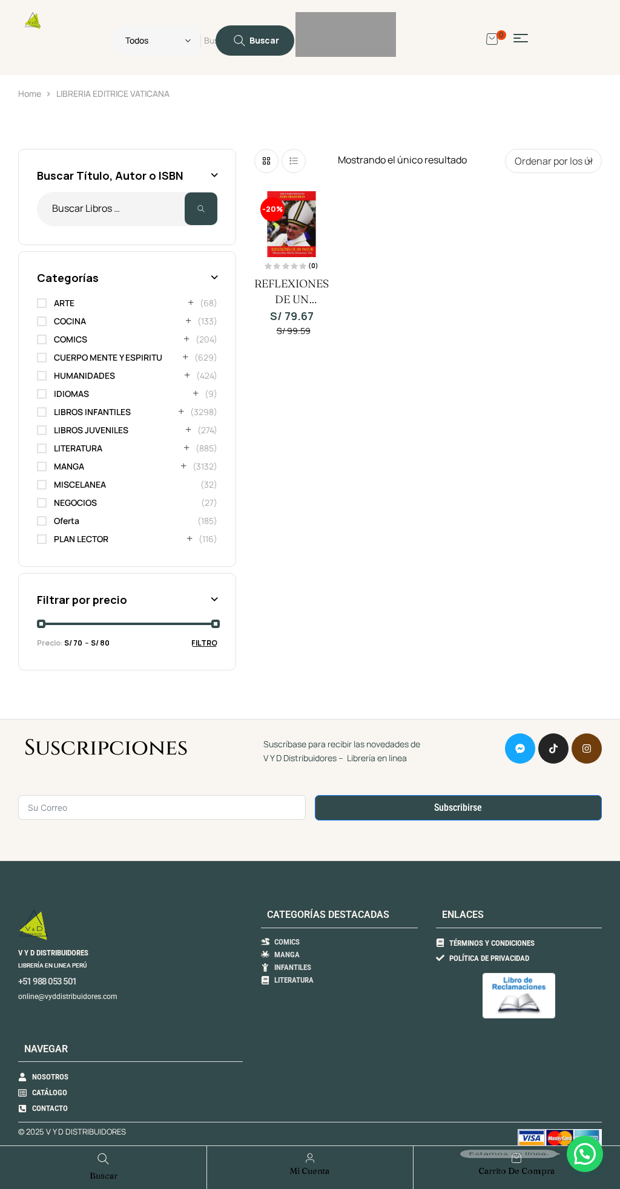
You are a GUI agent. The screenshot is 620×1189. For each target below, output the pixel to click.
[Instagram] (587, 748)
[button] (585, 1154)
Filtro (204, 643)
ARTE (64, 303)
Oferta (66, 520)
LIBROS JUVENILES (91, 430)
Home (29, 93)
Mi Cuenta (309, 1170)
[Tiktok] (553, 748)
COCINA (70, 321)
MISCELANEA (80, 484)
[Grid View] (266, 161)
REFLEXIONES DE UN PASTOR (291, 299)
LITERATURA (78, 448)
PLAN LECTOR (81, 539)
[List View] (294, 161)
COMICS (70, 339)
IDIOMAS (71, 393)
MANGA (69, 466)
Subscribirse (458, 807)
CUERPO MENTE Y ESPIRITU (108, 357)
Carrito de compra (516, 1170)
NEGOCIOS (75, 502)
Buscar (201, 209)
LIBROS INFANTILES (92, 412)
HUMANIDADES (84, 375)
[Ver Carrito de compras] (492, 38)
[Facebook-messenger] (520, 748)
